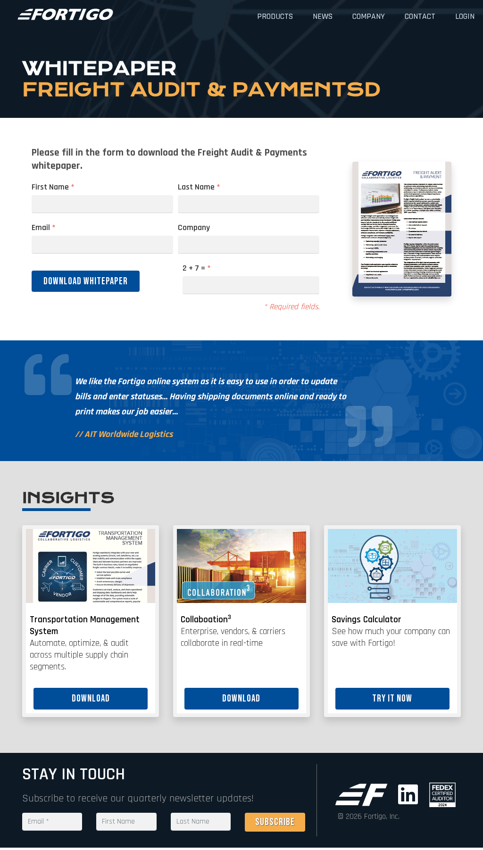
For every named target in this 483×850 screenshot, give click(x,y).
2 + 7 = (197, 268)
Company (368, 16)
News (323, 16)
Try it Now (392, 698)
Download (91, 698)
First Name (53, 187)
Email (44, 228)
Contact (420, 16)
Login (465, 16)
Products (275, 16)
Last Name (199, 187)
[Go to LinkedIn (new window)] (410, 795)
